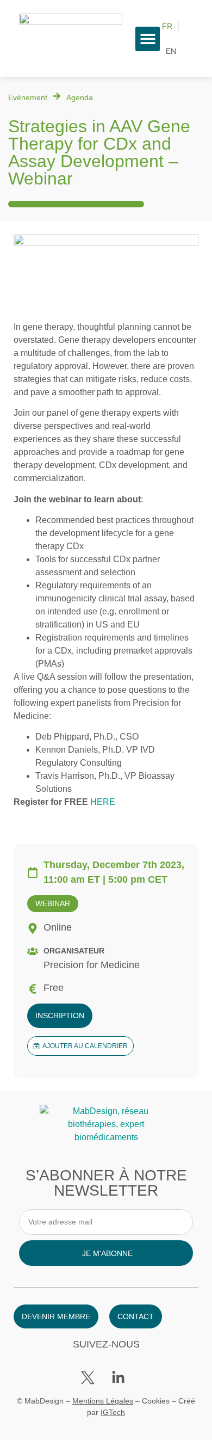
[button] (147, 39)
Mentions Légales (102, 1400)
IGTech (113, 1412)
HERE (102, 802)
